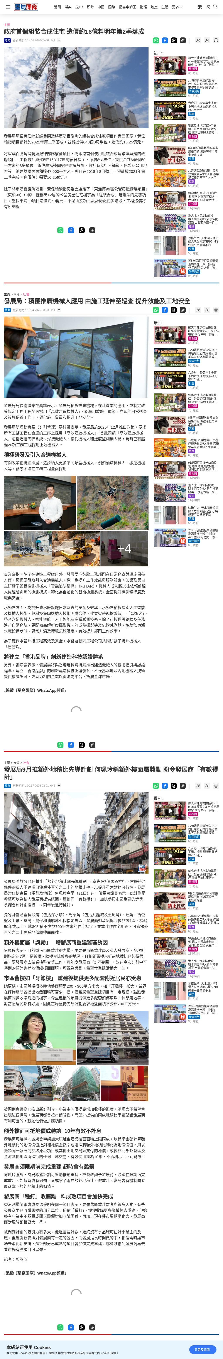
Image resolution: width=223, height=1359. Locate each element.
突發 (191, 159)
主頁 (7, 25)
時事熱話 (194, 91)
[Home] (26, 7)
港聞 (17, 294)
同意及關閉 (202, 1349)
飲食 (191, 181)
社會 (191, 114)
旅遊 (191, 226)
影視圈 (193, 68)
